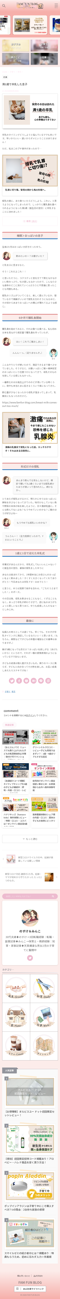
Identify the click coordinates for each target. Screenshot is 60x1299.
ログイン (30, 715)
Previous (2, 21)
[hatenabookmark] (34, 681)
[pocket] (26, 681)
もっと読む (32, 839)
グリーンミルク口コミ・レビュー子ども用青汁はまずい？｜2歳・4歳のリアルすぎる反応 (44, 752)
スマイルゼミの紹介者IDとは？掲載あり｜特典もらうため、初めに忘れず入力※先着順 (29, 1254)
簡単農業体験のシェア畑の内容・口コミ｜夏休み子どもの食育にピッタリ (44, 817)
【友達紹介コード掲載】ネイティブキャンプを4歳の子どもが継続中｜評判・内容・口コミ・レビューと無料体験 (15, 787)
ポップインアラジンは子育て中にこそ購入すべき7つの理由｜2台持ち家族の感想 (29, 1207)
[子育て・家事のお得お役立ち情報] (30, 5)
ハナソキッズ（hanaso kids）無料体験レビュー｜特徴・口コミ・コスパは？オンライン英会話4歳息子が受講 (15, 820)
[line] (41, 681)
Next (57, 21)
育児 (13, 691)
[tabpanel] (30, 25)
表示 (34, 221)
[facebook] (19, 681)
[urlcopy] (48, 681)
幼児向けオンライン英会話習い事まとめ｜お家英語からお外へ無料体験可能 (44, 785)
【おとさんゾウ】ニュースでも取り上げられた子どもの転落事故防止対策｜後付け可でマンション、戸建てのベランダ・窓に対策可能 (15, 755)
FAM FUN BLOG (30, 1282)
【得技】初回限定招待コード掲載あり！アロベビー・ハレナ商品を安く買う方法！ (29, 1160)
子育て (7, 691)
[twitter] (12, 681)
